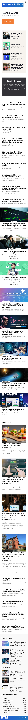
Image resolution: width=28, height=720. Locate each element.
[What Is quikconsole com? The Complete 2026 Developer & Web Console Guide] (14, 503)
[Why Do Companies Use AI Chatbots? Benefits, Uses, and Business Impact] (6, 66)
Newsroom (12, 664)
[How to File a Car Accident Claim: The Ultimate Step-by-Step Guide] (5, 673)
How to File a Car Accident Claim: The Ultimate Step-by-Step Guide (13, 590)
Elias (14, 232)
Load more (13, 572)
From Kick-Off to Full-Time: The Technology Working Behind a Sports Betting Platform (13, 479)
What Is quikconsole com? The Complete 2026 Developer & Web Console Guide (13, 515)
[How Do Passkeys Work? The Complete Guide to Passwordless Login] (6, 56)
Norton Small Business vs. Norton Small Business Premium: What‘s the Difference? (13, 614)
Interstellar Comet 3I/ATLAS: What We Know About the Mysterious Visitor (13, 384)
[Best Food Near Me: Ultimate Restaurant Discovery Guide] (14, 434)
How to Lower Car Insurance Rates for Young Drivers (17, 35)
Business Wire (14, 258)
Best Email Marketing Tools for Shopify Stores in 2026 (14, 128)
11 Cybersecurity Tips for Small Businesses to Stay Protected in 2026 (13, 627)
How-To (3, 441)
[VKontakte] (22, 717)
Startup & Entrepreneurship (7, 475)
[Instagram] (19, 717)
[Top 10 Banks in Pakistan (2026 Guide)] (6, 46)
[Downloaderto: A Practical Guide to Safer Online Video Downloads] (14, 400)
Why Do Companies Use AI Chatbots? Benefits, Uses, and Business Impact (17, 66)
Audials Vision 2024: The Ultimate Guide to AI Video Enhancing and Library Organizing (12, 332)
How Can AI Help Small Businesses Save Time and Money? (12, 602)
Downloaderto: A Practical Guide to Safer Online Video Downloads (13, 410)
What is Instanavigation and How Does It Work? (14, 164)
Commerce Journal (13, 646)
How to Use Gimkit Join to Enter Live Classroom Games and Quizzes (13, 200)
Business (14, 221)
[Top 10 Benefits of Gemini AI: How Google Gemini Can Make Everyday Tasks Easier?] (14, 295)
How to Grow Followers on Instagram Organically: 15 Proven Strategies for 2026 (13, 104)
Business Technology (7, 356)
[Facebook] (17, 717)
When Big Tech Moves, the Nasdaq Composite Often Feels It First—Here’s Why (14, 225)
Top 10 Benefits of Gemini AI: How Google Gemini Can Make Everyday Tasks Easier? (12, 305)
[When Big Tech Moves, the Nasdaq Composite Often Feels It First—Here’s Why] (14, 215)
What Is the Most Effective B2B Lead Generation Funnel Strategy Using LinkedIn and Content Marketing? (13, 140)
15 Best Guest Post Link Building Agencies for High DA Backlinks (12, 152)
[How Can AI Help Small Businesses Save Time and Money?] (5, 680)
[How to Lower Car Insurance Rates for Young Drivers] (6, 35)
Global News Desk (13, 683)
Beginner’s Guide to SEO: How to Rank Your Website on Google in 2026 (14, 116)
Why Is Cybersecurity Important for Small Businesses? (12, 359)
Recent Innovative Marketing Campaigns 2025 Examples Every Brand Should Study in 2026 (14, 188)
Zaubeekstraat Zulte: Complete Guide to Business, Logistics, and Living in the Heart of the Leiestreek (13, 555)
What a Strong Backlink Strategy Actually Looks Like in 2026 (12, 175)
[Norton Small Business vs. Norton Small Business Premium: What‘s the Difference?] (5, 687)
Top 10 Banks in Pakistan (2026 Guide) (17, 45)
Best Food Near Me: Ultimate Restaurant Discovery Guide (12, 444)
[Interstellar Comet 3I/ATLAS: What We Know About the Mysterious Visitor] (14, 375)
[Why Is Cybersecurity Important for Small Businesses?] (14, 349)
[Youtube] (25, 717)
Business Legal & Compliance (12, 249)
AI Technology (5, 302)
